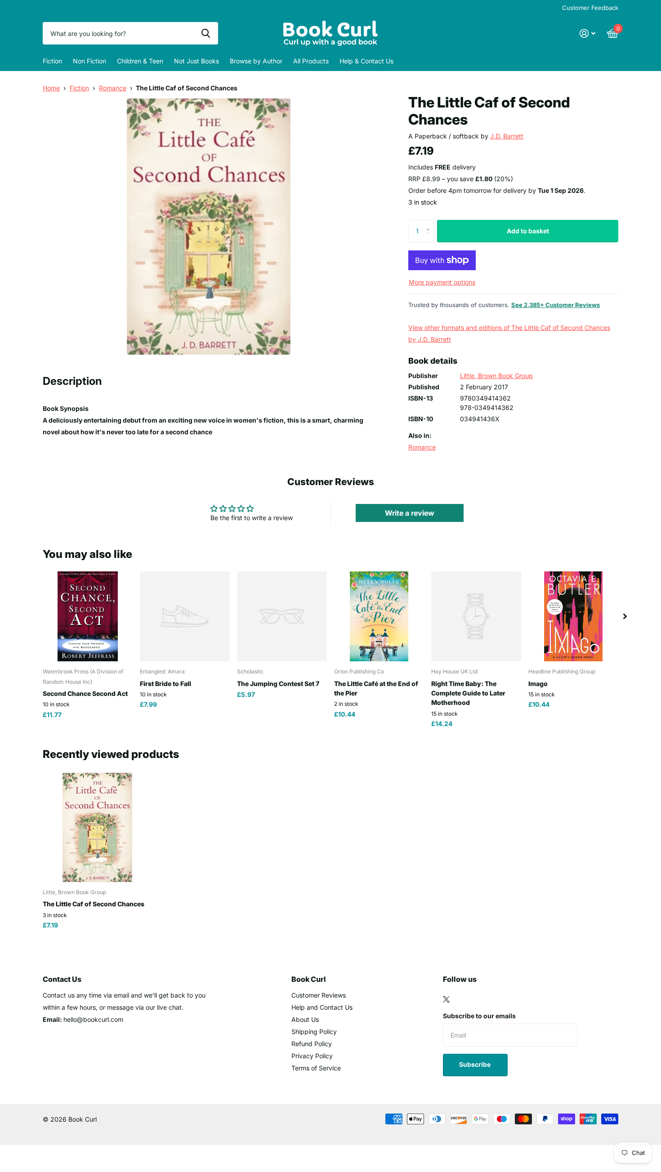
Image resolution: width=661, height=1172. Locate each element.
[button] (430, 223)
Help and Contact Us (322, 1007)
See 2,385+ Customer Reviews (555, 304)
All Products (311, 61)
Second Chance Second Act (85, 693)
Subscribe (475, 1064)
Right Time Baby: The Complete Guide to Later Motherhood (468, 693)
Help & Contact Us (366, 61)
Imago (538, 683)
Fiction (52, 61)
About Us (305, 1019)
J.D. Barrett (506, 136)
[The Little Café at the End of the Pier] (379, 616)
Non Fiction (89, 61)
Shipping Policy (314, 1031)
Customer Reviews (318, 995)
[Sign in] (587, 33)
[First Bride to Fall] (185, 616)
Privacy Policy (312, 1056)
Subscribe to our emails (479, 1016)
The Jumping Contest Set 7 (278, 683)
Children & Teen (140, 61)
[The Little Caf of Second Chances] (97, 827)
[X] (446, 999)
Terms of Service (316, 1068)
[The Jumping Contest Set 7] (282, 616)
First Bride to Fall (165, 683)
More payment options (442, 282)
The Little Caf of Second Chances (93, 904)
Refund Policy (311, 1043)
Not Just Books (196, 61)
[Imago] (573, 616)
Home (51, 88)
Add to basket (528, 231)
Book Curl (308, 979)
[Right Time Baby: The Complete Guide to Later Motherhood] (476, 616)
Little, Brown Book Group (496, 375)
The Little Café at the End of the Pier (376, 688)
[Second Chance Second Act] (88, 616)
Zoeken (205, 33)
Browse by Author (256, 61)
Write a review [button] (409, 512)
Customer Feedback (590, 7)
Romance (112, 88)
